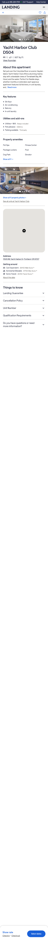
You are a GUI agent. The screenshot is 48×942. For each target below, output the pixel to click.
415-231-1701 (14, 2)
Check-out (16, 936)
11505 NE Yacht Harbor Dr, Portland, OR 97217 (21, 259)
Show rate (8, 932)
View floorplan (9, 60)
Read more (12, 87)
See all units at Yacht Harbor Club (16, 201)
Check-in (6, 936)
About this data (9, 277)
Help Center (41, 2)
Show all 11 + (8, 159)
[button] (24, 230)
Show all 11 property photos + (14, 197)
